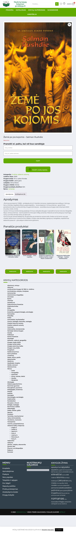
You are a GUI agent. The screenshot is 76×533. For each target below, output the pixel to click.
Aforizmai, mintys (13, 285)
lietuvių (69, 481)
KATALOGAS (21, 10)
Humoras (10, 327)
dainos (53, 472)
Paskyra (5, 474)
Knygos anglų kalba (14, 342)
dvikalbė (66, 472)
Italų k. (13, 433)
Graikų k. (14, 429)
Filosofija (10, 316)
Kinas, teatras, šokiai (18, 376)
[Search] (57, 4)
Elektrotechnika (12, 306)
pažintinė (55, 490)
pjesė (61, 490)
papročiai (66, 485)
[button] (69, 24)
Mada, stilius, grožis (13, 357)
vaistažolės (67, 502)
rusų (65, 499)
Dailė (13, 370)
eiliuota (71, 472)
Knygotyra (10, 350)
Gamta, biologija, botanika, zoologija (19, 321)
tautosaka (54, 502)
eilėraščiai (56, 474)
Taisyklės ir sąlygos (9, 480)
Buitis (9, 298)
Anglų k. (14, 427)
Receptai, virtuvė (13, 403)
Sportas (9, 412)
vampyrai (54, 503)
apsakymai (56, 467)
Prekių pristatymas (10, 489)
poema (60, 493)
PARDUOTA (12, 271)
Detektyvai (11, 302)
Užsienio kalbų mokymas (15, 425)
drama (61, 472)
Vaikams (10, 442)
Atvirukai (10, 297)
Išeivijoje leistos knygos (15, 331)
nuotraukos (60, 485)
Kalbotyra (10, 334)
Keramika (14, 374)
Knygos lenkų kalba (14, 344)
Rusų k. (13, 439)
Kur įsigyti (6, 483)
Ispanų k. (14, 431)
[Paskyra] (64, 3)
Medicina (10, 361)
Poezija (9, 391)
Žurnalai (10, 452)
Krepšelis (6, 468)
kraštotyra (54, 480)
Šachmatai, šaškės (13, 406)
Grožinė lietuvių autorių (15, 323)
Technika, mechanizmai (15, 416)
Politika (9, 393)
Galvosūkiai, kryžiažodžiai (15, 319)
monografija (60, 483)
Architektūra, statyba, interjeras (18, 291)
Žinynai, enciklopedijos (15, 448)
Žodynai (10, 450)
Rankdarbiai (11, 401)
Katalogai (10, 338)
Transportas (11, 421)
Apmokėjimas (8, 471)
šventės (59, 503)
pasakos (68, 488)
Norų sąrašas (7, 477)
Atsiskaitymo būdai (10, 492)
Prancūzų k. (15, 437)
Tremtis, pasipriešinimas (15, 423)
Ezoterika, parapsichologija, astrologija (20, 312)
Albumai (10, 287)
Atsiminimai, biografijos (15, 295)
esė (67, 475)
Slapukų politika (8, 486)
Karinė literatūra (12, 336)
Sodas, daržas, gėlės (14, 410)
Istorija (9, 333)
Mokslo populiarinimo (14, 384)
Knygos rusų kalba (13, 348)
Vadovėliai (10, 440)
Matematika (11, 359)
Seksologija (11, 408)
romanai (62, 495)
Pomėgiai (10, 395)
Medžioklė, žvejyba (13, 363)
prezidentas (66, 493)
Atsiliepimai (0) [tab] (20, 194)
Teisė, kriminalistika (14, 418)
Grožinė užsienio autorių (20, 174)
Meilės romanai (12, 365)
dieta (57, 472)
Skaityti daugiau (48, 530)
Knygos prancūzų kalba (15, 346)
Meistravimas (11, 367)
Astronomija (11, 293)
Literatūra (10, 355)
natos (66, 483)
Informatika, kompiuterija (16, 329)
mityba (53, 483)
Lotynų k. (14, 435)
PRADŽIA (9, 10)
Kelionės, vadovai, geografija (16, 340)
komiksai (66, 477)
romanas (11, 189)
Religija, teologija (13, 405)
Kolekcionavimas (13, 352)
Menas (9, 369)
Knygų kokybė (8, 495)
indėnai (53, 477)
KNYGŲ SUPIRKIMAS (36, 10)
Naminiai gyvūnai (13, 386)
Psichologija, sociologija (15, 397)
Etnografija (11, 310)
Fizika (9, 317)
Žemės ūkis (11, 446)
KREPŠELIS (32, 14)
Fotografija (15, 372)
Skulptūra (14, 380)
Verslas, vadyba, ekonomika (16, 444)
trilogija (61, 502)
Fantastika (11, 314)
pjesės (65, 490)
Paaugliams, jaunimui (14, 387)
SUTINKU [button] (59, 530)
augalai (60, 470)
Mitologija (10, 382)
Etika (9, 308)
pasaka (61, 488)
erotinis (64, 474)
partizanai (55, 488)
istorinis (60, 477)
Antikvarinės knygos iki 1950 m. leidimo (20, 289)
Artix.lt (62, 512)
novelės (54, 485)
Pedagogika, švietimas (15, 389)
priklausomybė (55, 495)
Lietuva (61, 480)
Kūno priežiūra (12, 353)
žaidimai (64, 503)
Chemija (10, 300)
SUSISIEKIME (53, 10)
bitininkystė (66, 470)
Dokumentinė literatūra (15, 304)
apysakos (54, 470)
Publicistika (11, 399)
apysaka (65, 467)
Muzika (13, 378)
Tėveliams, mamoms (14, 420)
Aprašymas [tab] (9, 194)
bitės (70, 470)
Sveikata (10, 414)
